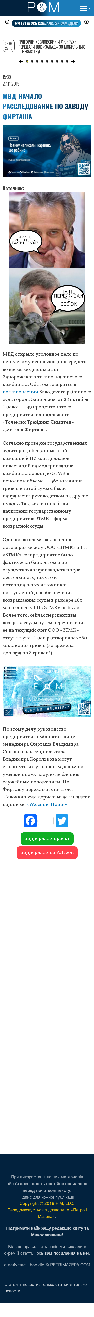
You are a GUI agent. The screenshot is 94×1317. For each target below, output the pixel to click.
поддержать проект (47, 838)
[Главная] (43, 7)
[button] (21, 61)
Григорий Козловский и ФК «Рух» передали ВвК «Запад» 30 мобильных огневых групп (51, 47)
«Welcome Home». (47, 804)
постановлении (20, 392)
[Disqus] (47, 932)
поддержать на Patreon (47, 852)
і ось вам (61, 1253)
